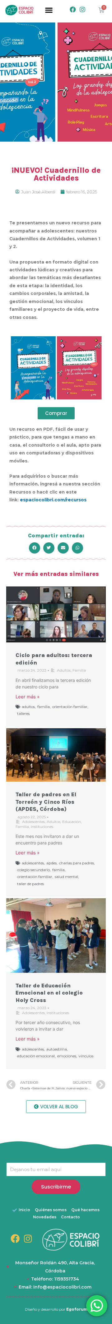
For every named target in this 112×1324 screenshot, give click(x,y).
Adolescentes (33, 821)
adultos (28, 706)
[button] (49, 10)
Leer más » (28, 696)
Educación (71, 821)
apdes (51, 863)
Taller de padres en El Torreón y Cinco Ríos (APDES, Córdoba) (46, 801)
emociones (66, 1056)
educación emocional (36, 1056)
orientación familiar (69, 706)
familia (43, 706)
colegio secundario (33, 869)
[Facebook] (73, 10)
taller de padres (30, 883)
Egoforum (76, 1309)
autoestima (56, 1049)
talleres (23, 713)
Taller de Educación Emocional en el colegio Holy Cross (49, 993)
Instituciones (42, 826)
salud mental (66, 876)
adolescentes (33, 863)
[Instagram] (82, 10)
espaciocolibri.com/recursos (53, 499)
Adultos (64, 670)
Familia (79, 670)
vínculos (86, 1056)
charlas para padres (76, 863)
